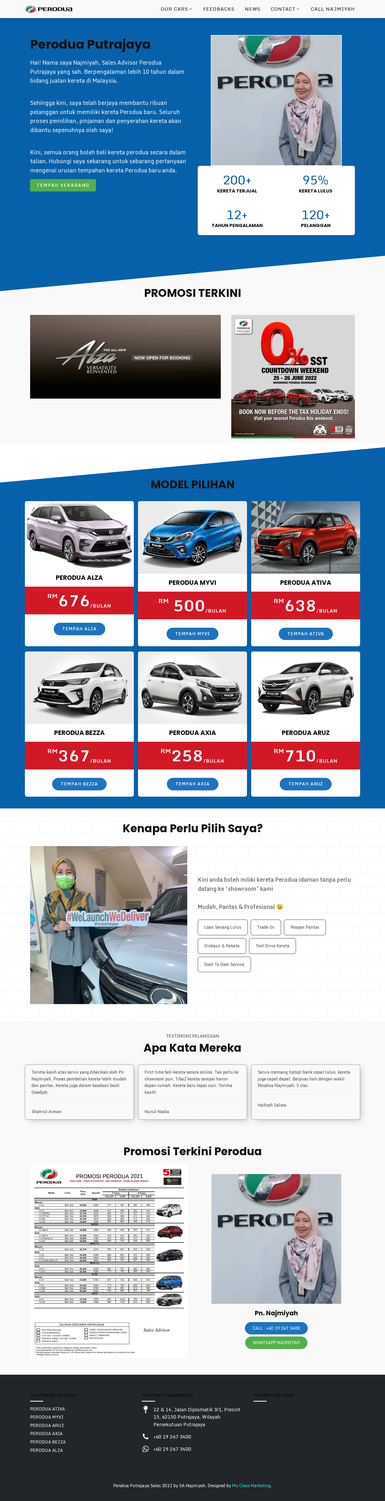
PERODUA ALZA (46, 1450)
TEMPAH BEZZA (79, 783)
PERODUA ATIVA (47, 1409)
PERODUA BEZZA (48, 1442)
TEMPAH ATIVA (305, 633)
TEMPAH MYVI (192, 633)
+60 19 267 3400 (172, 1437)
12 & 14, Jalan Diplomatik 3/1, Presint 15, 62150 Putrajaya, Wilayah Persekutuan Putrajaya (196, 1417)
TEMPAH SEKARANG (63, 185)
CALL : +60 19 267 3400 (276, 1328)
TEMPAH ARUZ (305, 783)
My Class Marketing (251, 1485)
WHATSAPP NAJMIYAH (276, 1342)
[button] (176, 9)
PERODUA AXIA (46, 1433)
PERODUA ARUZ (47, 1425)
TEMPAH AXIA (192, 783)
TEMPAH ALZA (79, 628)
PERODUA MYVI (46, 1417)
